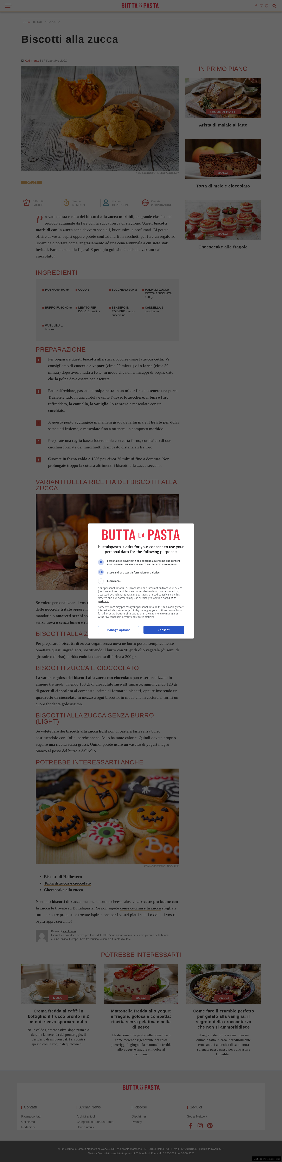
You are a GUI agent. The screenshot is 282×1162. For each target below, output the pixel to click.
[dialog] (141, 581)
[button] (141, 581)
